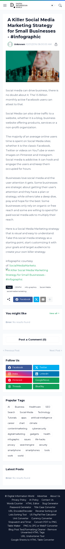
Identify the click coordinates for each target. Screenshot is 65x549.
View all (53, 313)
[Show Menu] (5, 5)
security (43, 445)
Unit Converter (20, 518)
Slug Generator (50, 503)
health (47, 434)
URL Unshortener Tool (32, 536)
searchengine (27, 445)
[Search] (60, 5)
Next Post (55, 350)
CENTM (18, 287)
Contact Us (47, 500)
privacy (11, 445)
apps (23, 417)
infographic (13, 439)
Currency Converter (41, 518)
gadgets (34, 434)
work (10, 455)
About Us (55, 496)
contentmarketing (17, 428)
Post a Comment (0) (32, 339)
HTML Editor (32, 503)
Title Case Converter (44, 507)
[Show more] (50, 299)
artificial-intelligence (41, 417)
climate (33, 423)
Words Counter (15, 503)
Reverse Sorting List (46, 511)
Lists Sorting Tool (18, 514)
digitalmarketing (16, 434)
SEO (48, 407)
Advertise (42, 496)
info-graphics (30, 287)
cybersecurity (39, 428)
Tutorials (12, 417)
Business (19, 407)
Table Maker (14, 525)
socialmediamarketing (16, 291)
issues (27, 439)
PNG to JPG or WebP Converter (40, 525)
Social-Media (45, 287)
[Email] (43, 299)
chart (22, 423)
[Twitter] (36, 299)
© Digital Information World (19, 496)
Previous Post (12, 350)
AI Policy (34, 500)
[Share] (54, 44)
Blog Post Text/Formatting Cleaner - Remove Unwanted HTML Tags (32, 531)
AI (9, 407)
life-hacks (40, 439)
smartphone (14, 450)
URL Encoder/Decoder (20, 511)
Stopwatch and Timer (19, 522)
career (11, 423)
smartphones (33, 450)
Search (11, 412)
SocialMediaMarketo (22, 265)
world (20, 455)
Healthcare (35, 407)
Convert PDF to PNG (45, 522)
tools (47, 450)
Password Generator (20, 507)
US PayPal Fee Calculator (43, 514)
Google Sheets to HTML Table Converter (32, 539)
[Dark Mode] (53, 5)
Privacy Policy (19, 500)
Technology (44, 412)
